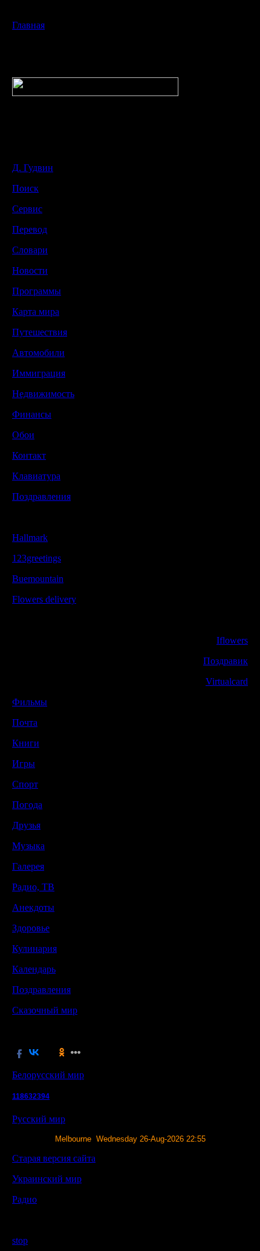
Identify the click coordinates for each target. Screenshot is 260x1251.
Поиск (25, 188)
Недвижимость (43, 394)
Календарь (34, 969)
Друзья (26, 825)
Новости (30, 270)
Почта (24, 722)
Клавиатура (36, 476)
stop (20, 1240)
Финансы (31, 414)
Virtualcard (227, 681)
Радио (24, 1199)
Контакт (29, 455)
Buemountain (37, 579)
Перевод (29, 229)
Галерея (28, 866)
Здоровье (31, 928)
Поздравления (41, 496)
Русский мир (38, 1119)
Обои (23, 435)
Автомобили (38, 353)
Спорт (25, 784)
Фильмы (29, 702)
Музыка (28, 846)
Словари (30, 250)
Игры (23, 763)
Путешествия (39, 332)
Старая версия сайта (54, 1158)
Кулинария (34, 948)
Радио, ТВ (33, 887)
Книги (25, 743)
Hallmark (30, 537)
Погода (27, 805)
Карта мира (35, 311)
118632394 (31, 1096)
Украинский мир (47, 1179)
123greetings (36, 558)
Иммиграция (38, 373)
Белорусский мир (48, 1075)
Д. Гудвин (32, 168)
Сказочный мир (44, 1010)
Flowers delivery (44, 599)
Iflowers (232, 640)
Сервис (27, 209)
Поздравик (225, 661)
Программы (36, 291)
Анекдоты (33, 907)
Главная (28, 25)
